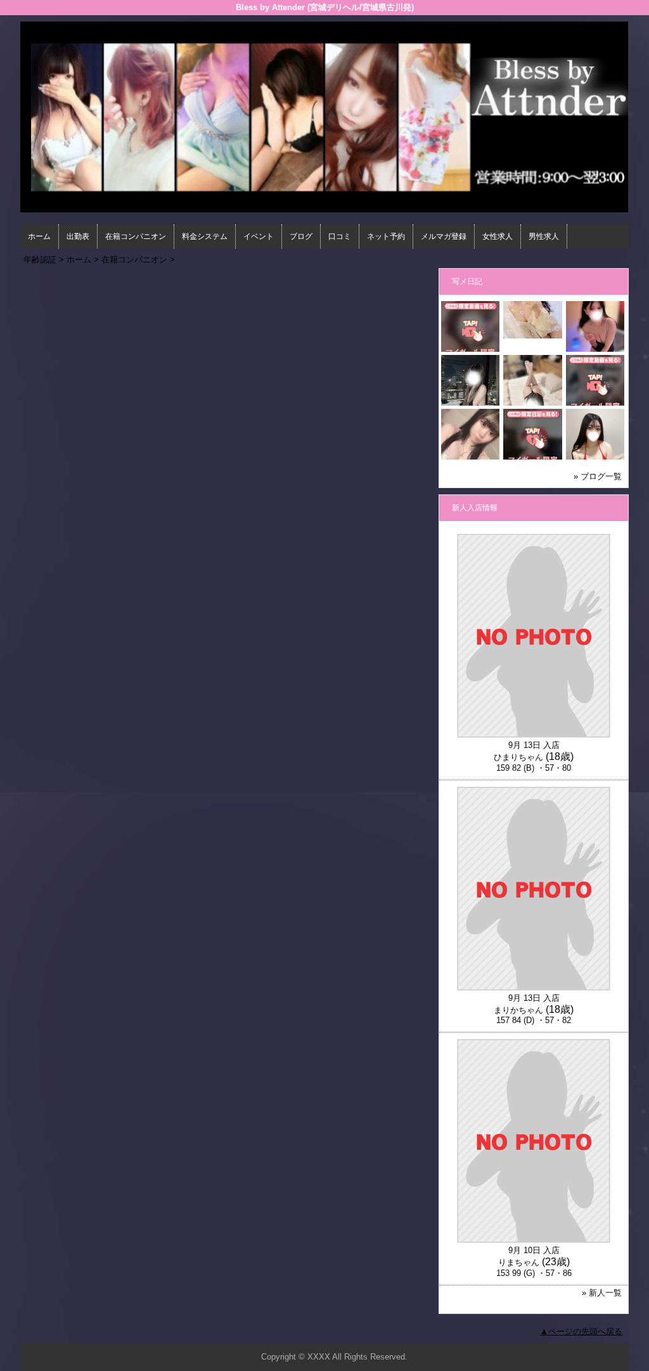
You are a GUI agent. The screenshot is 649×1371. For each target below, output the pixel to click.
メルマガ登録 (443, 236)
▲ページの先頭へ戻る (581, 1331)
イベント (258, 236)
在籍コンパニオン (135, 236)
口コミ (339, 236)
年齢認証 (39, 259)
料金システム (205, 236)
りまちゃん (518, 1262)
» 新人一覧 (602, 1292)
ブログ (301, 236)
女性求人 (497, 236)
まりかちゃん (518, 1010)
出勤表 (78, 236)
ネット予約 (386, 236)
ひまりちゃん (518, 757)
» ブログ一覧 (598, 476)
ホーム (39, 236)
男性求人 (544, 236)
